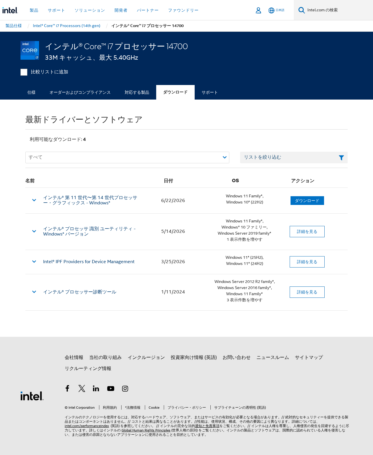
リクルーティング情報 (88, 368)
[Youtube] (111, 389)
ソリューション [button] (90, 10)
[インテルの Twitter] (82, 389)
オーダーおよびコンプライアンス (80, 92)
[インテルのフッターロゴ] (32, 396)
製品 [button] (34, 10)
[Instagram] (125, 389)
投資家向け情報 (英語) (194, 357)
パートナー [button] (148, 10)
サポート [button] (56, 10)
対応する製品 (137, 92)
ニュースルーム (272, 357)
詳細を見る (307, 231)
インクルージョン (146, 357)
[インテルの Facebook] (67, 389)
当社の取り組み (105, 357)
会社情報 (74, 357)
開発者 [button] (121, 10)
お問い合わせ (237, 357)
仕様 (31, 92)
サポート (210, 92)
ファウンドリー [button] (183, 10)
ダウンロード (175, 92)
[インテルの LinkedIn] (96, 389)
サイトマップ (309, 357)
